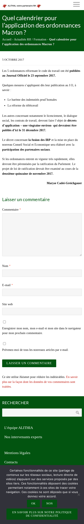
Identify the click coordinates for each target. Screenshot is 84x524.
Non (49, 503)
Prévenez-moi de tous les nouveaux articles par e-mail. (35, 349)
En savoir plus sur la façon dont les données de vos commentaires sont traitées (40, 381)
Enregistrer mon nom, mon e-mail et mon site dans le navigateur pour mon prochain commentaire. (41, 331)
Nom (6, 266)
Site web (7, 304)
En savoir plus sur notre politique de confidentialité (42, 514)
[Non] (78, 494)
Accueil (6, 39)
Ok (33, 503)
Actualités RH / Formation (30, 39)
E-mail (7, 285)
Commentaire (11, 209)
